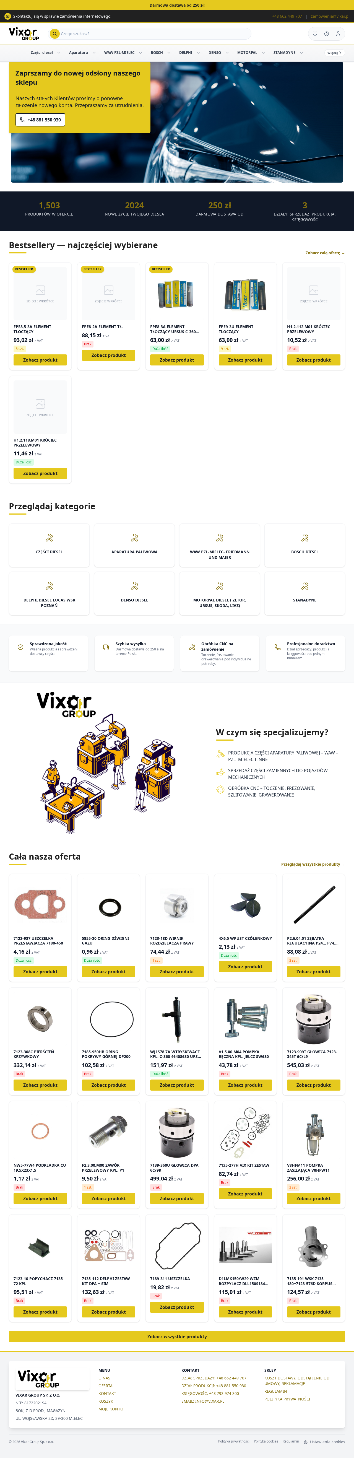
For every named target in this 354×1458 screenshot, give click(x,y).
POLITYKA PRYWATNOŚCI (287, 1399)
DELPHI (185, 52)
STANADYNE (284, 52)
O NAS (104, 1378)
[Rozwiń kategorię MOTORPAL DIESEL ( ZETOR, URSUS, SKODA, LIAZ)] (263, 52)
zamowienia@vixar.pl (330, 16)
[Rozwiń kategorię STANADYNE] (301, 52)
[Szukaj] (55, 34)
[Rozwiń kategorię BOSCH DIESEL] (168, 52)
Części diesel (42, 52)
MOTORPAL (247, 52)
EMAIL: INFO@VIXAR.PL (202, 1401)
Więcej (332, 53)
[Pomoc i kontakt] (326, 33)
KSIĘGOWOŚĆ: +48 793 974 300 (210, 1393)
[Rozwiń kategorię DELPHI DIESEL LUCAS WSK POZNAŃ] (198, 52)
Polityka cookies (266, 1441)
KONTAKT (107, 1393)
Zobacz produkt (40, 360)
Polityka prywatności (233, 1441)
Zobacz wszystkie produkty (177, 1337)
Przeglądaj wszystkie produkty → (313, 864)
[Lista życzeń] (315, 33)
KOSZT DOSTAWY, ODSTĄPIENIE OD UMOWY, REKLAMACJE (296, 1380)
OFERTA (105, 1385)
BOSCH (157, 52)
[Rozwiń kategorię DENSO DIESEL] (227, 52)
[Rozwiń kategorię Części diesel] (58, 52)
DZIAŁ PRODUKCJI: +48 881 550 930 (213, 1385)
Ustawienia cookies (327, 1441)
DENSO (215, 52)
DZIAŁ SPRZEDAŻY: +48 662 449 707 (213, 1378)
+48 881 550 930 (44, 120)
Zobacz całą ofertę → (325, 252)
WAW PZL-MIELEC (119, 52)
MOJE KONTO (110, 1409)
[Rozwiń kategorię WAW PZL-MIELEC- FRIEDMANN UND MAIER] (140, 52)
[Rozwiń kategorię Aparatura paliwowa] (94, 52)
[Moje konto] (338, 33)
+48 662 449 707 (287, 16)
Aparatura (78, 52)
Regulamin (291, 1441)
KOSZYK (105, 1401)
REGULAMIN (275, 1391)
